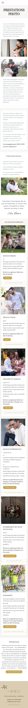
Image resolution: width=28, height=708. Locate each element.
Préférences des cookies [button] (14, 702)
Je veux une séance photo (14, 671)
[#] (18, 691)
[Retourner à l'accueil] (2, 2)
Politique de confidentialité (14, 700)
